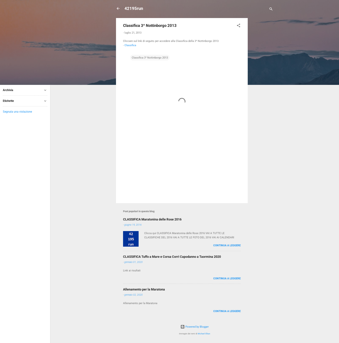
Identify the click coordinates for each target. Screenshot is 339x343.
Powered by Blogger (197, 326)
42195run (133, 8)
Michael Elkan (204, 334)
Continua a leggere (227, 245)
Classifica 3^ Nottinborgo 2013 (150, 57)
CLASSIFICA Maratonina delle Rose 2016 (152, 219)
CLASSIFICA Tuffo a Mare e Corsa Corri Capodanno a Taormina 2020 (172, 256)
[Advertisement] (262, 71)
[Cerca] (271, 9)
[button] (238, 26)
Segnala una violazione (17, 111)
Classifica (130, 45)
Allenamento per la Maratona (144, 289)
